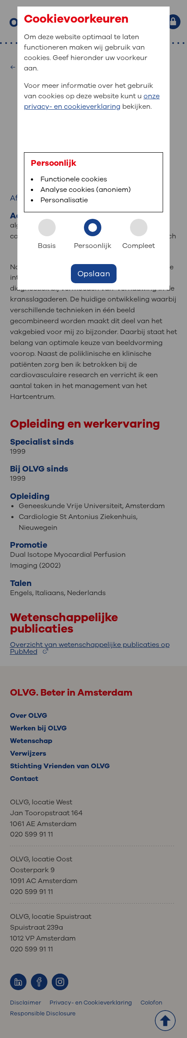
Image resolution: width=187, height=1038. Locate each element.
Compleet (138, 246)
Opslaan (93, 273)
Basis (47, 246)
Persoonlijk (92, 246)
